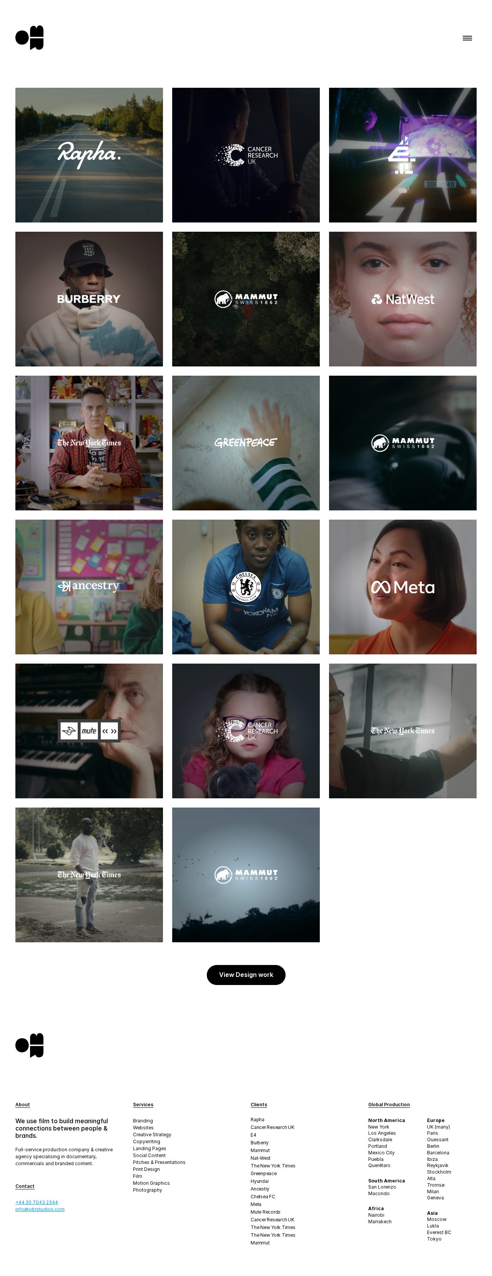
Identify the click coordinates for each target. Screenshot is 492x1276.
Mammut (260, 1150)
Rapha (257, 1119)
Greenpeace (264, 1173)
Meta (256, 1204)
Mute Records (266, 1212)
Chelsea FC (263, 1196)
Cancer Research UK (272, 1127)
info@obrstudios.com (40, 1209)
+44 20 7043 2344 (36, 1202)
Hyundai (259, 1181)
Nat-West (261, 1158)
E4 (253, 1135)
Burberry (260, 1143)
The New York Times (273, 1166)
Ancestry (260, 1189)
